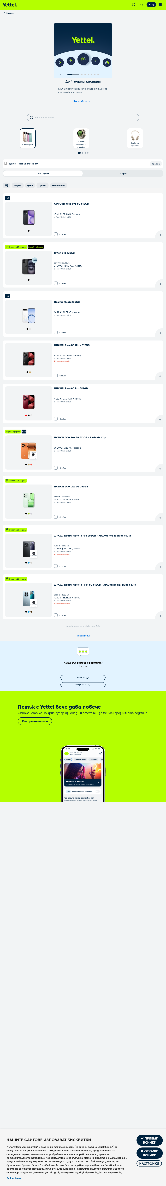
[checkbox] (56, 234)
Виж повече (13, 1178)
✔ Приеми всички (149, 1140)
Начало (10, 13)
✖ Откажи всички (150, 1153)
